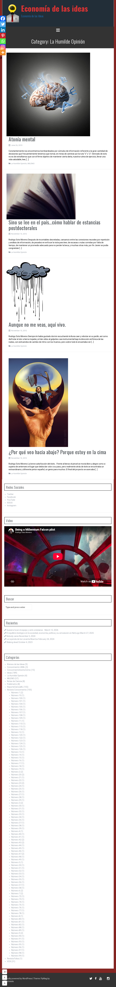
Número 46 (16, 851)
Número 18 (16, 766)
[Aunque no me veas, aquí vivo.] (28, 292)
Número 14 (16, 755)
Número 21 (16, 777)
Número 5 (15, 862)
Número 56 (16, 882)
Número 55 (16, 879)
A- (5, 983)
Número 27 (16, 794)
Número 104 (16, 704)
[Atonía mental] (48, 94)
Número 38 (16, 825)
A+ (5, 972)
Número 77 (16, 910)
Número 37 (16, 823)
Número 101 (16, 701)
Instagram (11, 505)
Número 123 (16, 741)
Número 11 (16, 721)
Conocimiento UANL (16, 667)
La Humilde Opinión (19, 163)
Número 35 (16, 820)
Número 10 (16, 695)
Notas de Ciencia (14, 681)
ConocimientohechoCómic (19, 670)
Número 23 (16, 783)
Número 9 (15, 933)
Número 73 (16, 899)
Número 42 (16, 840)
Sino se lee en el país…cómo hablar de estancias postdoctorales (54, 224)
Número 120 (16, 735)
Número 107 (16, 712)
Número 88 (16, 927)
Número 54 (16, 876)
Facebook (11, 497)
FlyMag (44, 978)
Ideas (9, 673)
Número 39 (16, 828)
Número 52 (16, 871)
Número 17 (16, 763)
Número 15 (16, 758)
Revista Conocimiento (17, 690)
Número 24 (16, 786)
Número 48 (16, 857)
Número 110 (16, 724)
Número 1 (15, 692)
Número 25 (16, 789)
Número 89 (16, 930)
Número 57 (16, 885)
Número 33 (16, 814)
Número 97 (16, 950)
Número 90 (16, 936)
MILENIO (31, 163)
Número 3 (15, 803)
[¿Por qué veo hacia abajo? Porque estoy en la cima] (38, 402)
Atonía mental (22, 139)
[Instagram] (3, 47)
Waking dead (12, 642)
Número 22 (16, 780)
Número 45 (16, 848)
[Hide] (1, 58)
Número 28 (16, 797)
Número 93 (16, 941)
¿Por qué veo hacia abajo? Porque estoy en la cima (57, 452)
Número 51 (16, 868)
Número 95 (16, 944)
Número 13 (16, 752)
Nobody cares (13, 636)
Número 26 (16, 791)
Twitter (10, 494)
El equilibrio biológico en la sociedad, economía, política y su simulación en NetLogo (43, 633)
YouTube (11, 500)
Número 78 (16, 913)
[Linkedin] (3, 30)
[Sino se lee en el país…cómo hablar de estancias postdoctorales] (41, 196)
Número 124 (16, 743)
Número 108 (16, 715)
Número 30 (16, 806)
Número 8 (15, 916)
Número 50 (16, 865)
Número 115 (16, 726)
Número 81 (16, 922)
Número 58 (16, 888)
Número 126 (16, 749)
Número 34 (16, 817)
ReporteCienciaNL (15, 687)
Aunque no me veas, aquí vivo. (37, 324)
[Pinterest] (3, 35)
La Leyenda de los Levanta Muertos (22, 639)
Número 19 (16, 769)
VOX (9, 961)
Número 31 (16, 808)
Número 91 (16, 939)
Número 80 (16, 919)
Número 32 (16, 811)
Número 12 (16, 732)
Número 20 (16, 774)
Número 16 (16, 760)
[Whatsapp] (3, 41)
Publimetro (12, 684)
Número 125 (16, 746)
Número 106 (16, 709)
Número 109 (16, 718)
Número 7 (15, 893)
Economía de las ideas (54, 8)
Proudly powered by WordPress (18, 978)
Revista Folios (13, 958)
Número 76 (16, 907)
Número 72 (16, 896)
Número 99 (16, 956)
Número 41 (16, 837)
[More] (3, 52)
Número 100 (16, 698)
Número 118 (16, 729)
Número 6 (15, 891)
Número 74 (16, 902)
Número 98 (16, 953)
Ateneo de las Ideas (16, 664)
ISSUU (10, 503)
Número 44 (16, 845)
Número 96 (16, 947)
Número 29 (16, 800)
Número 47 (16, 854)
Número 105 (16, 707)
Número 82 (16, 924)
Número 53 (16, 874)
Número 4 (15, 831)
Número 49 (16, 859)
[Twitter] (3, 24)
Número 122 (16, 738)
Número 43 (16, 842)
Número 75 (16, 905)
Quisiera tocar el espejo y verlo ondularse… (25, 630)
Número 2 (15, 772)
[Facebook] (3, 18)
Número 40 (16, 834)
